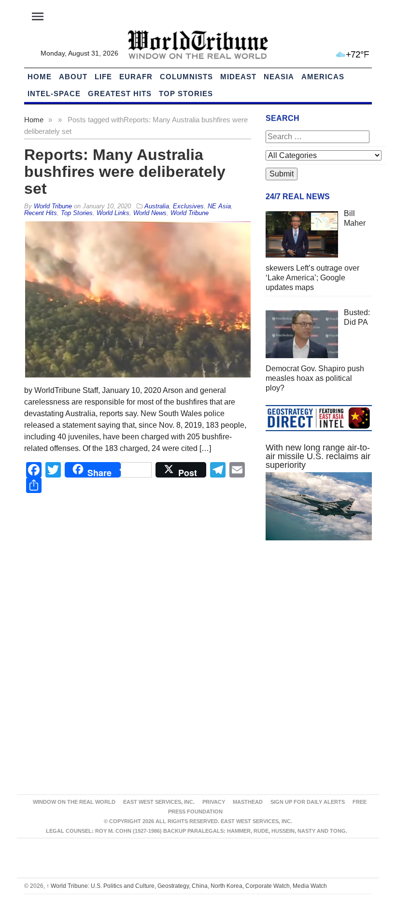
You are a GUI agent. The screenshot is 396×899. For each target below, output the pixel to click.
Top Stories (186, 93)
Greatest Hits (120, 93)
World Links (113, 213)
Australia (156, 206)
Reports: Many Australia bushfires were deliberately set (125, 171)
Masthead (248, 802)
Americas (322, 76)
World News (150, 213)
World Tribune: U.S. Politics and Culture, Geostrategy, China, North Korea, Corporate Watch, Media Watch (186, 886)
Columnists (186, 76)
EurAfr (136, 76)
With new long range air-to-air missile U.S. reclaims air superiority (318, 456)
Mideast (238, 76)
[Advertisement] (319, 620)
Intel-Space (54, 93)
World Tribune (189, 213)
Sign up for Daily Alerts (307, 802)
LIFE (103, 76)
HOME (40, 76)
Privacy (213, 802)
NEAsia (279, 76)
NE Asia (219, 206)
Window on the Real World (74, 802)
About (73, 76)
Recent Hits (40, 213)
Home (33, 120)
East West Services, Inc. (159, 802)
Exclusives (188, 206)
